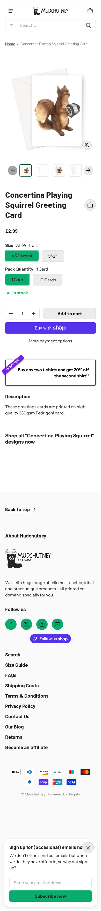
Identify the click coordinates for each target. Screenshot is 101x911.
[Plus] (33, 313)
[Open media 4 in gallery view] (59, 170)
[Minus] (11, 313)
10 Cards (47, 279)
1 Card (17, 279)
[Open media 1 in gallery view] (25, 170)
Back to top (17, 509)
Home (10, 44)
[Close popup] (88, 847)
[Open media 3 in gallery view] (42, 170)
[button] (50, 25)
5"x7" (52, 256)
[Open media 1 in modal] (50, 109)
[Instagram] (42, 624)
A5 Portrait (21, 255)
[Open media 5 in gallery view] (75, 170)
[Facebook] (11, 624)
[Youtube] (57, 624)
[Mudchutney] (50, 10)
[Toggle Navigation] (11, 10)
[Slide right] (88, 170)
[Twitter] (26, 624)
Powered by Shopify (64, 794)
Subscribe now (50, 896)
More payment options (50, 340)
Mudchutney (35, 794)
